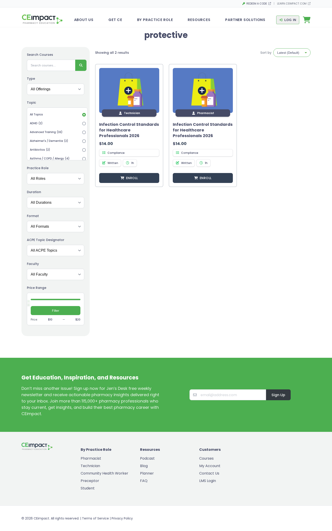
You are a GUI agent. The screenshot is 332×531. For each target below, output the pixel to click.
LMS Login (207, 480)
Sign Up (278, 395)
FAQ (143, 480)
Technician (90, 465)
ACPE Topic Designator (45, 240)
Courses (206, 458)
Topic (31, 102)
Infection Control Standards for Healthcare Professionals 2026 (129, 130)
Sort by (265, 52)
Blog (144, 465)
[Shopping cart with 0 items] (307, 20)
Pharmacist (91, 458)
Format (33, 216)
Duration (34, 192)
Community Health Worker (104, 473)
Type (31, 78)
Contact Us (209, 473)
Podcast (147, 458)
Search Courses (40, 54)
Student (88, 488)
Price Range (36, 287)
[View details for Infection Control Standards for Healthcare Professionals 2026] (129, 90)
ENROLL (132, 178)
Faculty (33, 264)
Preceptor (90, 480)
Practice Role (38, 168)
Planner (147, 473)
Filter (55, 310)
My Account (209, 465)
